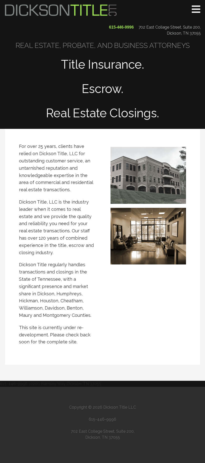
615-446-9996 (121, 27)
